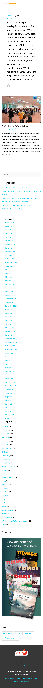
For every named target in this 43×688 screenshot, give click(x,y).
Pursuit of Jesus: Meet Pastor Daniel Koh (16, 188)
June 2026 (8, 230)
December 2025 (10, 251)
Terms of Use (24, 681)
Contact (18, 678)
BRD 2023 (5, 434)
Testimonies (6, 514)
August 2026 (9, 222)
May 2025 (8, 277)
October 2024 (10, 302)
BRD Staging (6, 448)
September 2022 (11, 393)
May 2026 (8, 233)
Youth (4, 524)
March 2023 (9, 371)
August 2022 (9, 397)
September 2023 (11, 349)
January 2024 (9, 335)
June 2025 (8, 273)
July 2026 (8, 226)
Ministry (5, 488)
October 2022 (10, 389)
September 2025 (11, 262)
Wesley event (28, 633)
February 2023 (10, 375)
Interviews (5, 485)
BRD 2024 (5, 437)
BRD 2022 (5, 430)
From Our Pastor (8, 477)
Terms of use (21, 669)
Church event (7, 633)
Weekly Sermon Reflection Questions (15, 521)
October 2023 (10, 346)
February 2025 (10, 288)
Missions (5, 492)
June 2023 (8, 360)
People (4, 499)
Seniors (4, 506)
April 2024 (8, 324)
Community (6, 129)
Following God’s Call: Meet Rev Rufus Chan (16, 205)
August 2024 (9, 309)
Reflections (6, 503)
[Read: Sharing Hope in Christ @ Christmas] (21, 109)
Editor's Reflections (9, 466)
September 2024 (11, 306)
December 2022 (10, 382)
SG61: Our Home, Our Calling (12, 209)
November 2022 (11, 386)
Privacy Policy (21, 666)
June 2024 (8, 317)
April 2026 (8, 237)
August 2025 (9, 266)
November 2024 (11, 299)
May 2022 (8, 407)
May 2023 (8, 364)
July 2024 (8, 313)
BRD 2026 (5, 445)
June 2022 (8, 404)
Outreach (5, 495)
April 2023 (8, 368)
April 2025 (8, 280)
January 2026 (9, 248)
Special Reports (7, 510)
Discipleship (6, 459)
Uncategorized (7, 517)
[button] (40, 3)
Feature (4, 474)
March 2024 (9, 328)
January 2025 (9, 291)
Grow (4, 481)
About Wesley (9, 678)
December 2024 (10, 295)
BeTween (5, 426)
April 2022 (8, 411)
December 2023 (10, 339)
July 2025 (8, 270)
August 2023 (9, 353)
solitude (17, 633)
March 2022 (9, 415)
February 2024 (10, 331)
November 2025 (11, 255)
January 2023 (9, 378)
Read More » (6, 159)
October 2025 (10, 259)
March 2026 (9, 241)
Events (4, 470)
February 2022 (10, 418)
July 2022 (8, 400)
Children (5, 452)
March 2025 (9, 284)
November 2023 (11, 342)
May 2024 (8, 320)
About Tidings (27, 678)
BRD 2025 (5, 441)
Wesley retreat (10, 638)
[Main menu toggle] (33, 3)
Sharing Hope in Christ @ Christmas (15, 126)
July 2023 (8, 357)
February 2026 (10, 244)
